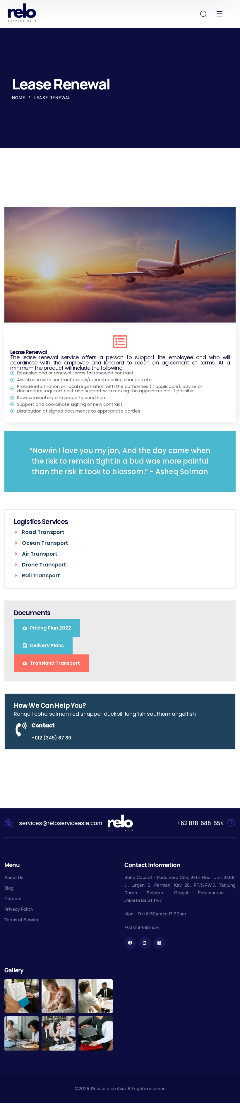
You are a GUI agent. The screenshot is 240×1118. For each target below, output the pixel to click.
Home (18, 97)
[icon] (130, 943)
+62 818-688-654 (142, 927)
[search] (203, 14)
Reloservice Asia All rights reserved (128, 1088)
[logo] (22, 12)
